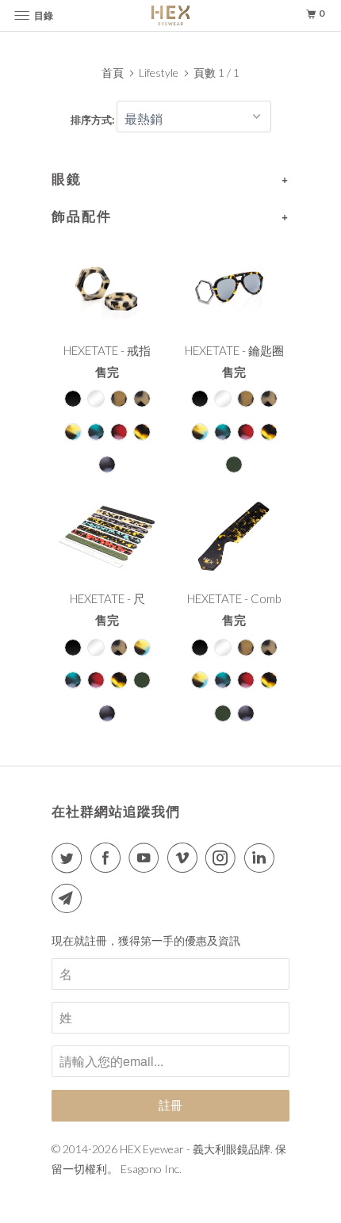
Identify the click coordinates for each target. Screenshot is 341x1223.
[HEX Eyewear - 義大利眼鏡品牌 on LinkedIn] (262, 858)
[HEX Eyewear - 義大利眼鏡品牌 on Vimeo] (185, 858)
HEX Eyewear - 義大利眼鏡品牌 (195, 1149)
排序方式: (94, 119)
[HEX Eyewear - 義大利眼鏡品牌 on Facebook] (108, 858)
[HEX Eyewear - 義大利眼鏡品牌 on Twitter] (70, 858)
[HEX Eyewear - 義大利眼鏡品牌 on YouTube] (146, 858)
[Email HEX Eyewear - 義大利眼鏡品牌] (70, 898)
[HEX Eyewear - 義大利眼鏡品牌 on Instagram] (223, 858)
